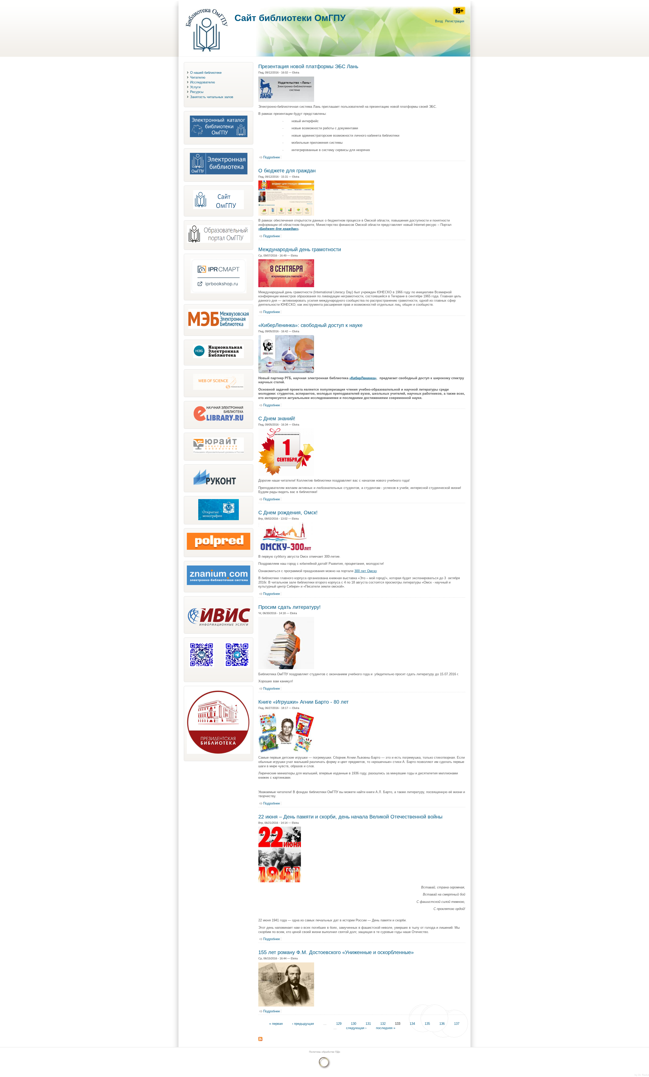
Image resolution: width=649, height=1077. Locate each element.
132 (383, 1024)
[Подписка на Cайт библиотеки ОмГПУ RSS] (260, 1040)
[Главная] (207, 54)
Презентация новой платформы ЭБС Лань (308, 66)
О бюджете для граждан (287, 170)
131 (368, 1024)
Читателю (197, 77)
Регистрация (454, 21)
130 (353, 1024)
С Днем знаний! (276, 418)
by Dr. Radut (642, 1074)
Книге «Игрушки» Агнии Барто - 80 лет (303, 702)
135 (427, 1024)
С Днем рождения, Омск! (288, 512)
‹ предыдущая (303, 1024)
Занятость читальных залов (211, 97)
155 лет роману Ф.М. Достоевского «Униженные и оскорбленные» (336, 952)
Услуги (195, 87)
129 (338, 1024)
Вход (439, 21)
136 (442, 1024)
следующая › (356, 1028)
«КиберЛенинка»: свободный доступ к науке (310, 325)
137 (456, 1024)
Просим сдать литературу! (289, 607)
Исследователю (202, 82)
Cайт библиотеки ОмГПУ (290, 18)
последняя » (385, 1028)
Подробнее (271, 157)
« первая (276, 1024)
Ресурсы (196, 92)
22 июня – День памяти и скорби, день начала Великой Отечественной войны (350, 816)
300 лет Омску (365, 571)
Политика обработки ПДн (324, 1051)
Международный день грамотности (299, 249)
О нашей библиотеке (206, 73)
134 (412, 1024)
